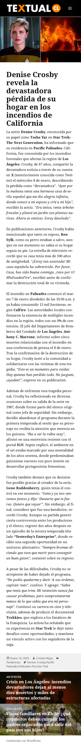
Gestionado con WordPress (23, 741)
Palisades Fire (27, 666)
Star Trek (42, 666)
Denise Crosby (36, 662)
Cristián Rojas (44, 658)
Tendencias (13, 662)
